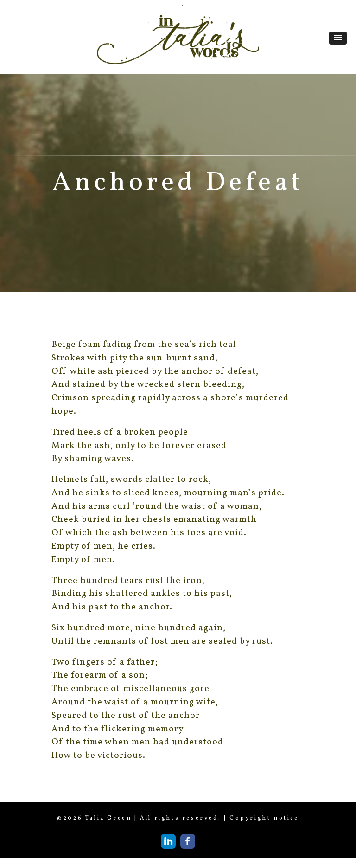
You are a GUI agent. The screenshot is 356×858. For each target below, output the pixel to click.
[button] (338, 38)
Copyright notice (264, 818)
